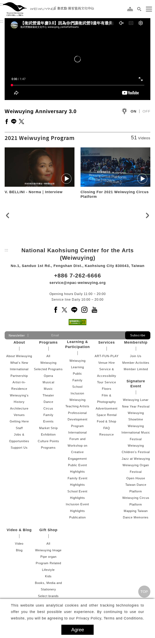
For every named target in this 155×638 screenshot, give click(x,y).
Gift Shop (48, 530)
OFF (146, 111)
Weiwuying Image (48, 550)
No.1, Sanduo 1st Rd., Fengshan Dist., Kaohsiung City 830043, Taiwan (78, 266)
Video (19, 543)
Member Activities (135, 362)
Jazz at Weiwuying (136, 458)
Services (106, 342)
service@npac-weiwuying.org (77, 283)
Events (48, 421)
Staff (19, 428)
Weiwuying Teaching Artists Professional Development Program (77, 413)
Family (48, 415)
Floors (106, 388)
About (19, 342)
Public (77, 373)
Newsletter (17, 335)
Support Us (19, 447)
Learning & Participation (77, 344)
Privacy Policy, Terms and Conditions (109, 618)
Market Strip (48, 428)
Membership (136, 342)
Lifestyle (48, 569)
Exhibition (48, 434)
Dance (48, 401)
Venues (19, 415)
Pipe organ (48, 556)
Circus (48, 408)
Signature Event (136, 383)
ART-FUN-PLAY (107, 356)
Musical (48, 382)
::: (2, 4)
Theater (48, 395)
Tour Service (106, 382)
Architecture (19, 408)
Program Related (48, 563)
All (48, 356)
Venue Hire (106, 362)
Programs (48, 342)
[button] (139, 9)
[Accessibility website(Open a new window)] (77, 322)
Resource (106, 434)
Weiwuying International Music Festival (135, 432)
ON (133, 111)
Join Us (135, 356)
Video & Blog (19, 530)
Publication (77, 517)
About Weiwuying (19, 356)
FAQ (106, 428)
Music (48, 388)
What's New (19, 362)
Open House (135, 478)
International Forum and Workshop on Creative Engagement (77, 445)
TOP (144, 592)
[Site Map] (130, 9)
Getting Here (19, 421)
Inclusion (77, 393)
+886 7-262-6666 (77, 275)
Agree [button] (77, 629)
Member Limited (136, 369)
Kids (48, 576)
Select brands (48, 596)
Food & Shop (106, 421)
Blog (19, 550)
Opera (48, 375)
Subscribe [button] (137, 335)
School (77, 386)
